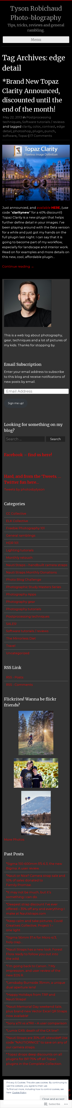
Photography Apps (21, 594)
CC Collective (16, 513)
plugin (37, 131)
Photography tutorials (23, 609)
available (48, 207)
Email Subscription (23, 364)
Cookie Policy (19, 1092)
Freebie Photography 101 (25, 528)
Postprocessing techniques (27, 616)
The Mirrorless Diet (21, 638)
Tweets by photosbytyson (24, 489)
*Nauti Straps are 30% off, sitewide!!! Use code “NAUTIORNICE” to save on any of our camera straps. (37, 1042)
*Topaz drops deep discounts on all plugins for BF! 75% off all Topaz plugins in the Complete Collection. (34, 1058)
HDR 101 (12, 543)
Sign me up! (16, 403)
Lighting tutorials (20, 550)
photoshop (22, 131)
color (37, 126)
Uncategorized (17, 653)
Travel (11, 646)
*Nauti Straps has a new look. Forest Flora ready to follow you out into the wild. (34, 954)
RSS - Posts (14, 677)
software (10, 136)
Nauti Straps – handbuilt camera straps (36, 565)
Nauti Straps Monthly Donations (31, 572)
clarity (26, 126)
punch (49, 131)
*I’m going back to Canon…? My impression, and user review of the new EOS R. (33, 970)
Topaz (23, 136)
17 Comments (41, 136)
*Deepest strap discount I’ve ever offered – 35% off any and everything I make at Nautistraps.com (35, 908)
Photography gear (20, 602)
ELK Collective (17, 521)
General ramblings (20, 535)
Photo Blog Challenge (23, 579)
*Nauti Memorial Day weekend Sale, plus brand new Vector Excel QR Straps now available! (36, 1011)
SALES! (11, 624)
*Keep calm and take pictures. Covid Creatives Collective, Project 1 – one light (34, 925)
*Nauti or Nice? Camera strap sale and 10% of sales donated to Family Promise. (35, 880)
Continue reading (18, 266)
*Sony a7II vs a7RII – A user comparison (36, 1023)
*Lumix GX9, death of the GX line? (32, 1030)
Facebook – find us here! (28, 454)
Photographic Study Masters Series (33, 587)
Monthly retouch (19, 557)
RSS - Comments (19, 684)
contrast (48, 126)
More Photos (14, 839)
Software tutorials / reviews (43, 122)
